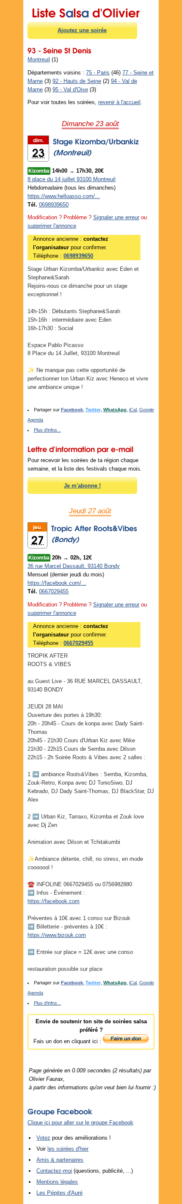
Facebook (72, 409)
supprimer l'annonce (52, 226)
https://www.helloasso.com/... (64, 196)
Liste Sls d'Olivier (86, 11)
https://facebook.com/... (57, 583)
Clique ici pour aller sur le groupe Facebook (80, 1122)
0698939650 (54, 204)
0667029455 (54, 591)
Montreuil (39, 59)
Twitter (93, 409)
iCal (133, 409)
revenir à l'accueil (119, 102)
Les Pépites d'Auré (59, 1193)
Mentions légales (57, 1182)
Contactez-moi (54, 1171)
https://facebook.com (54, 901)
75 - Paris (98, 72)
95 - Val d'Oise (70, 89)
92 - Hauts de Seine (76, 81)
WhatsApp (115, 409)
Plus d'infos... (47, 430)
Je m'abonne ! (82, 485)
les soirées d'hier (67, 1149)
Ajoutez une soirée (82, 30)
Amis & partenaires (59, 1160)
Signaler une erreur (116, 217)
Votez (43, 1138)
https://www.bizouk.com (57, 935)
